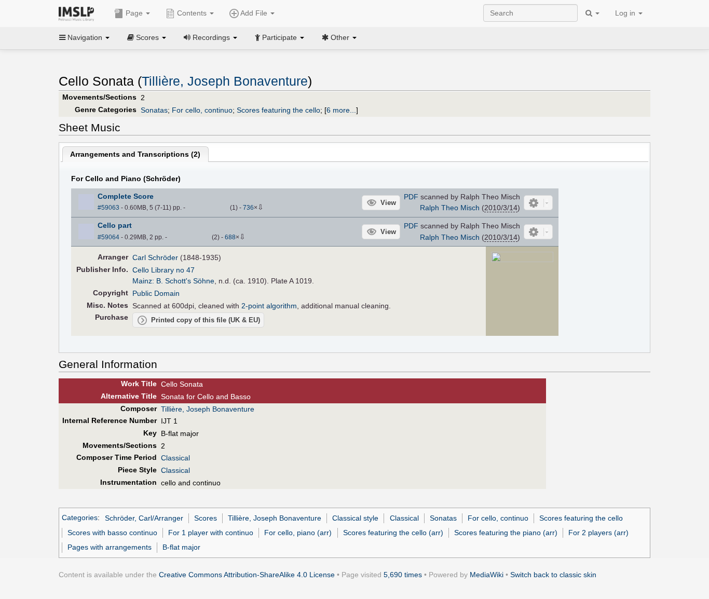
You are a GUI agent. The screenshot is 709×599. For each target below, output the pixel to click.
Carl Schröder (155, 257)
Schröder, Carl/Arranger (144, 518)
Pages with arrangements (109, 547)
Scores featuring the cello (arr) (393, 532)
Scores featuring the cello (278, 110)
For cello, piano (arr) (298, 532)
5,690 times (403, 574)
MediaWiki (486, 574)
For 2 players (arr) (598, 532)
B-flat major (181, 547)
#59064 (108, 237)
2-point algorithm (269, 306)
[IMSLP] (78, 13)
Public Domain (156, 293)
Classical (175, 458)
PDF (411, 197)
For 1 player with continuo (210, 532)
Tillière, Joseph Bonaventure (225, 81)
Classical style (355, 518)
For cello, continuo (202, 110)
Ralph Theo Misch (450, 207)
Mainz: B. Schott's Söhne (173, 281)
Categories (80, 518)
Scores (205, 518)
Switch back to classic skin (553, 574)
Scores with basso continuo (112, 532)
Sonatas (154, 110)
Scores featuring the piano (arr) (505, 532)
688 (230, 237)
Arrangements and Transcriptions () (135, 154)
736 (248, 207)
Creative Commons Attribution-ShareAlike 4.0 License (247, 574)
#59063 (108, 207)
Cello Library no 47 (163, 270)
